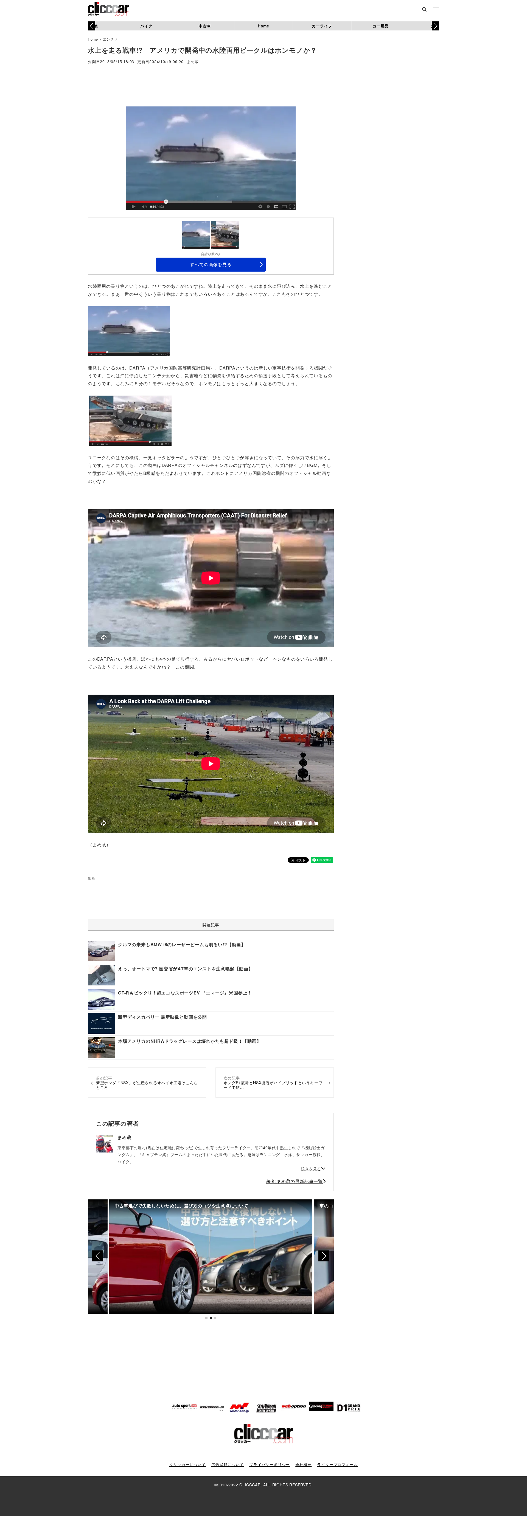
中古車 (205, 26)
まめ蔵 (193, 61)
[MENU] (436, 9)
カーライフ (322, 26)
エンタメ (110, 39)
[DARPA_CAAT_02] (130, 420)
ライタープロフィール (337, 1464)
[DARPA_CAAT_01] (129, 330)
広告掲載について (227, 1464)
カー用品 (380, 26)
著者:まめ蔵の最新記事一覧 (294, 1181)
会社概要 (303, 1464)
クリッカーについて (187, 1464)
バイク (146, 26)
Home (263, 26)
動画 (91, 878)
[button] (435, 26)
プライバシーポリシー (269, 1464)
